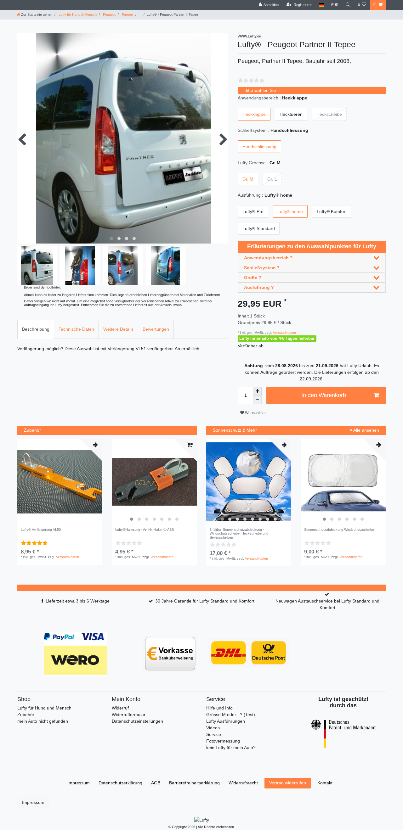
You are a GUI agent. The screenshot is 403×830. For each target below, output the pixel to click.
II (140, 14)
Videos (213, 727)
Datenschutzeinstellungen (137, 721)
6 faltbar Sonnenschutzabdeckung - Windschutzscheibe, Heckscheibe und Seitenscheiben (239, 533)
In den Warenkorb (323, 395)
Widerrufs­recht (243, 782)
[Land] (321, 5)
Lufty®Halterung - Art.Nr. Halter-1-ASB (144, 529)
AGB (155, 782)
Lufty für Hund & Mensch (77, 14)
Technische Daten (76, 329)
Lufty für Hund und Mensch (44, 707)
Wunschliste (255, 413)
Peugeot (109, 14)
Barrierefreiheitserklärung (194, 782)
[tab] (35, 329)
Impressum (78, 782)
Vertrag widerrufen (287, 782)
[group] (154, 481)
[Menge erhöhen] (257, 391)
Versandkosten (284, 332)
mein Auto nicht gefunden (42, 721)
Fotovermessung (223, 740)
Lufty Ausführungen (225, 721)
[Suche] (348, 5)
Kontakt (324, 782)
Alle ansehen (365, 430)
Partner (127, 14)
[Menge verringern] (257, 399)
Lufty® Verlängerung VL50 (41, 529)
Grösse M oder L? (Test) (230, 714)
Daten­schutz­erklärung (120, 782)
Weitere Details (118, 329)
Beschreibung (35, 329)
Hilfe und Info (219, 707)
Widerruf (120, 707)
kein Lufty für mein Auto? (231, 747)
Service (213, 734)
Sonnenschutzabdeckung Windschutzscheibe (339, 529)
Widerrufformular (128, 714)
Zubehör (25, 714)
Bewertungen (156, 329)
